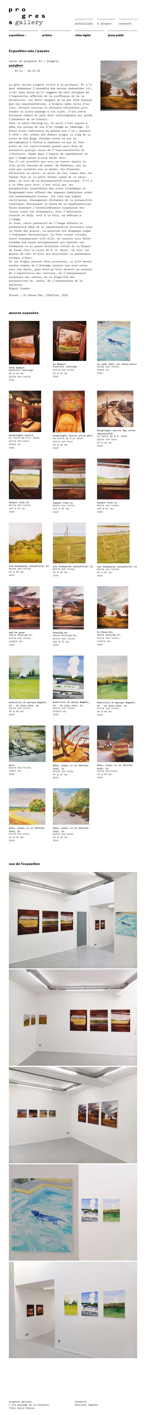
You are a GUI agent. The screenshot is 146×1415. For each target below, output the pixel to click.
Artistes (47, 35)
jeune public (116, 35)
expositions (17, 35)
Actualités (84, 23)
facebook (80, 1401)
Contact (125, 23)
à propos (104, 23)
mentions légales (86, 1404)
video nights (83, 35)
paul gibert (16, 65)
